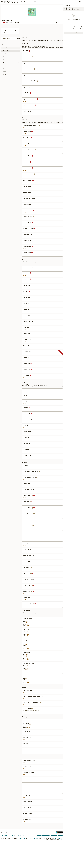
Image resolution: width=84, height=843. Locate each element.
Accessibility (60, 835)
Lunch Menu (6, 48)
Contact (24, 835)
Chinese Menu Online (59, 838)
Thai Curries (11, 65)
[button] (42, 52)
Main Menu (5, 45)
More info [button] (16, 32)
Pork (11, 59)
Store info (59, 22)
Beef (11, 56)
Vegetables (11, 51)
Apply (16, 30)
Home (2, 835)
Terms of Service (54, 835)
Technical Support (40, 835)
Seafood (11, 62)
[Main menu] (2, 2)
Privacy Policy (47, 835)
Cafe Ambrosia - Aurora (9, 1)
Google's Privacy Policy (21, 838)
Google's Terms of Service (33, 838)
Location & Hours (18, 835)
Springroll (61, 839)
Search (18, 38)
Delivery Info (10, 835)
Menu (5, 835)
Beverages (11, 71)
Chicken (11, 54)
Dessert (11, 68)
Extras (11, 74)
